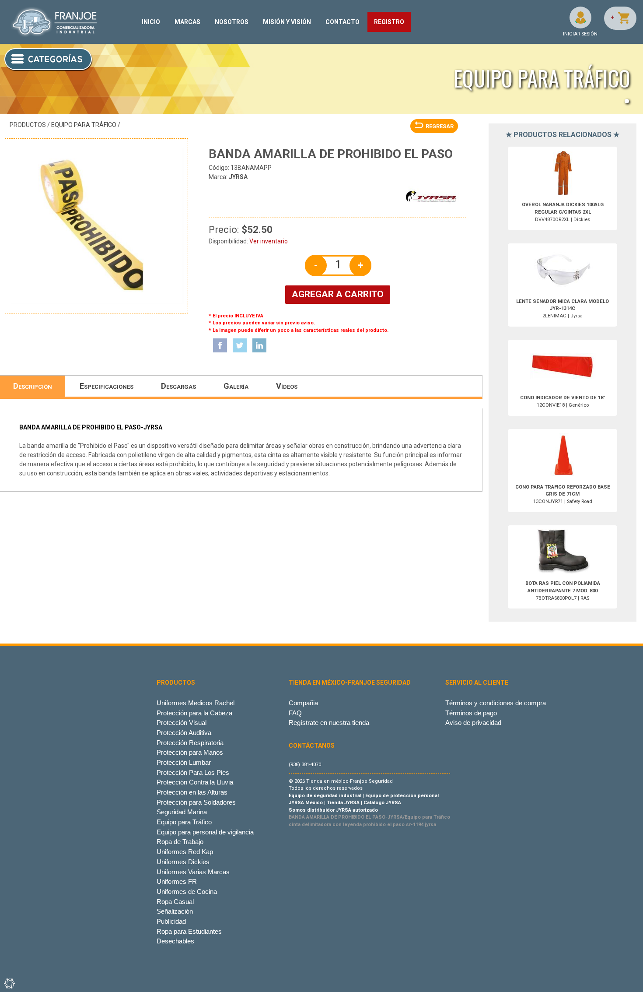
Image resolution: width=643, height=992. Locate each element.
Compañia (303, 703)
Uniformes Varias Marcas (193, 872)
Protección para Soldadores (196, 802)
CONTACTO (342, 21)
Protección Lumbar (184, 762)
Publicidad (171, 921)
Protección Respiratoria (190, 742)
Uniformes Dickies (183, 861)
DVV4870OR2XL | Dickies (563, 212)
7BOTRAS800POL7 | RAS (562, 590)
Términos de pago (471, 713)
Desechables (175, 941)
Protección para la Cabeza (194, 713)
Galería (236, 385)
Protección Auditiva (184, 732)
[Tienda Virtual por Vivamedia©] (8, 983)
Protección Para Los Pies (193, 772)
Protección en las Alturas (192, 792)
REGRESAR (440, 126)
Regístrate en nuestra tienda (329, 722)
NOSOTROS (231, 21)
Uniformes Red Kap (185, 851)
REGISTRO (389, 21)
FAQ (295, 713)
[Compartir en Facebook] (220, 345)
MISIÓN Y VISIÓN (287, 21)
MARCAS (187, 21)
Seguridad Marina (182, 812)
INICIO (151, 21)
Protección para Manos (190, 752)
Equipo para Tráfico (83, 124)
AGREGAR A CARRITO (338, 294)
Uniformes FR (177, 881)
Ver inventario (268, 241)
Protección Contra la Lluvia (195, 782)
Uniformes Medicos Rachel (195, 703)
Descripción (32, 385)
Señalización (175, 911)
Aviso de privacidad (473, 722)
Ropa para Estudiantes (189, 931)
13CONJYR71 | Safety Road (562, 494)
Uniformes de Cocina (187, 891)
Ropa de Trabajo (180, 841)
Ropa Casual (175, 901)
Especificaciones (106, 385)
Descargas (178, 385)
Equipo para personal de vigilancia (205, 832)
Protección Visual (181, 722)
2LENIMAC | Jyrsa (562, 309)
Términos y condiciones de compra (495, 703)
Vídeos (286, 385)
